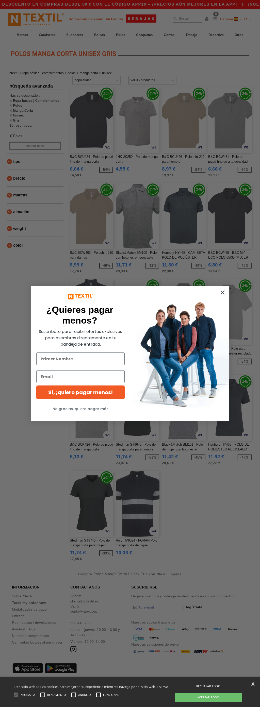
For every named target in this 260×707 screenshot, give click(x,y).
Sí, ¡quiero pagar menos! (80, 392)
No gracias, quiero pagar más (80, 408)
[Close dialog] (222, 292)
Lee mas (162, 687)
